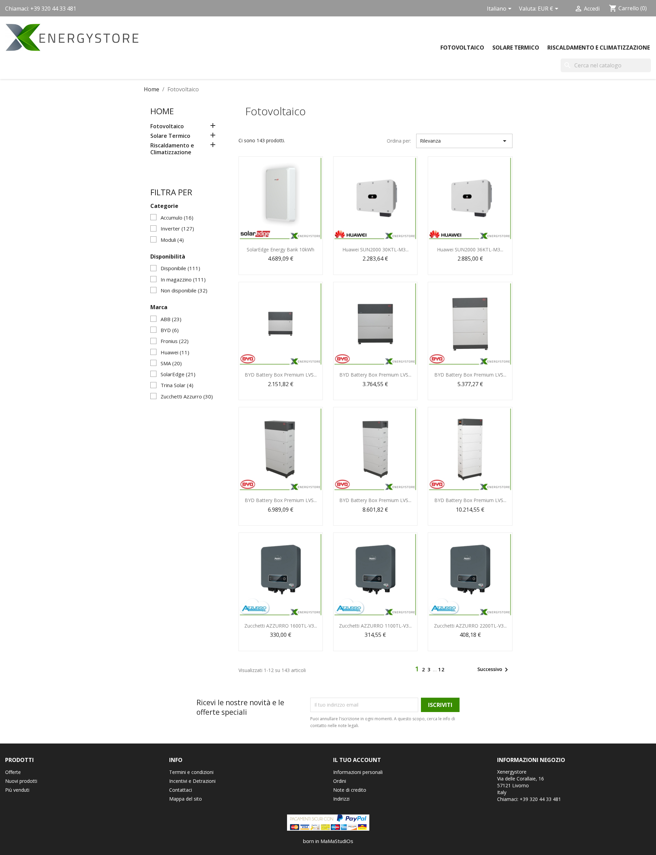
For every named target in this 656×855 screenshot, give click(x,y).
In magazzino (183, 279)
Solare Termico (515, 47)
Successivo (493, 670)
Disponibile (180, 268)
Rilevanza (464, 141)
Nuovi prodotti (21, 781)
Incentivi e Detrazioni (192, 781)
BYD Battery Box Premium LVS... (281, 374)
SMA (171, 363)
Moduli (172, 239)
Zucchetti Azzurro (187, 396)
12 (441, 669)
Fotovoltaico (462, 47)
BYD (170, 330)
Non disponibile (184, 290)
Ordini (339, 781)
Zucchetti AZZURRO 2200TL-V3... (470, 625)
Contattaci (180, 790)
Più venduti (17, 790)
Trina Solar (177, 385)
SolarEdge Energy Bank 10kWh (280, 249)
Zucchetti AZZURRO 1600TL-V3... (280, 625)
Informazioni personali (358, 772)
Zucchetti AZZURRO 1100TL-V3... (375, 625)
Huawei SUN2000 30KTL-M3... (375, 249)
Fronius (175, 341)
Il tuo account (357, 760)
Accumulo (177, 217)
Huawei (175, 352)
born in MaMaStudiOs (328, 841)
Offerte (13, 772)
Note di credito (349, 790)
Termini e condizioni (191, 772)
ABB (171, 319)
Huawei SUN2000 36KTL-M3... (470, 249)
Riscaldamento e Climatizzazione (598, 47)
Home (162, 111)
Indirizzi (341, 798)
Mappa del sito (185, 798)
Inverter (177, 228)
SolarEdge (178, 374)
